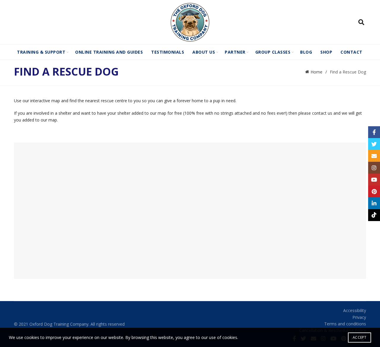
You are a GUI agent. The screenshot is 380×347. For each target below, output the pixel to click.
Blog (306, 52)
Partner (235, 52)
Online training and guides (109, 52)
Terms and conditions (345, 324)
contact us (322, 113)
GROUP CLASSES (273, 52)
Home (316, 72)
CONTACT (351, 52)
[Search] (361, 22)
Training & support (41, 52)
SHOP (326, 52)
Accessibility (354, 310)
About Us (203, 52)
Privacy (359, 317)
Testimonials (167, 52)
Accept (359, 337)
